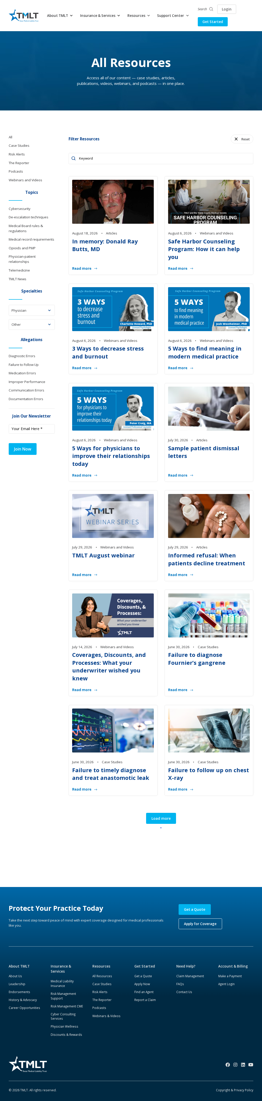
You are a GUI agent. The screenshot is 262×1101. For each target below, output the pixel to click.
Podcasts (99, 1008)
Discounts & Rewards (66, 1034)
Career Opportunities (24, 1008)
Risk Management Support (63, 996)
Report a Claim (145, 1000)
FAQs (180, 984)
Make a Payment (230, 976)
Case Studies (102, 984)
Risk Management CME (67, 1006)
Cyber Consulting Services (63, 1016)
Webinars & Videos (106, 1016)
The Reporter (102, 1000)
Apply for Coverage (200, 924)
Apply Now (142, 984)
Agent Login (226, 984)
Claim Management (190, 976)
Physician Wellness (64, 1026)
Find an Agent (144, 992)
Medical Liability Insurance (62, 983)
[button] (60, 15)
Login (227, 9)
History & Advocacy (23, 1000)
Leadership (17, 984)
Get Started (212, 21)
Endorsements (19, 992)
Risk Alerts (99, 992)
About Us (15, 976)
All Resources (102, 976)
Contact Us (184, 992)
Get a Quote (194, 909)
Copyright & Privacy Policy (234, 1090)
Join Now (22, 449)
